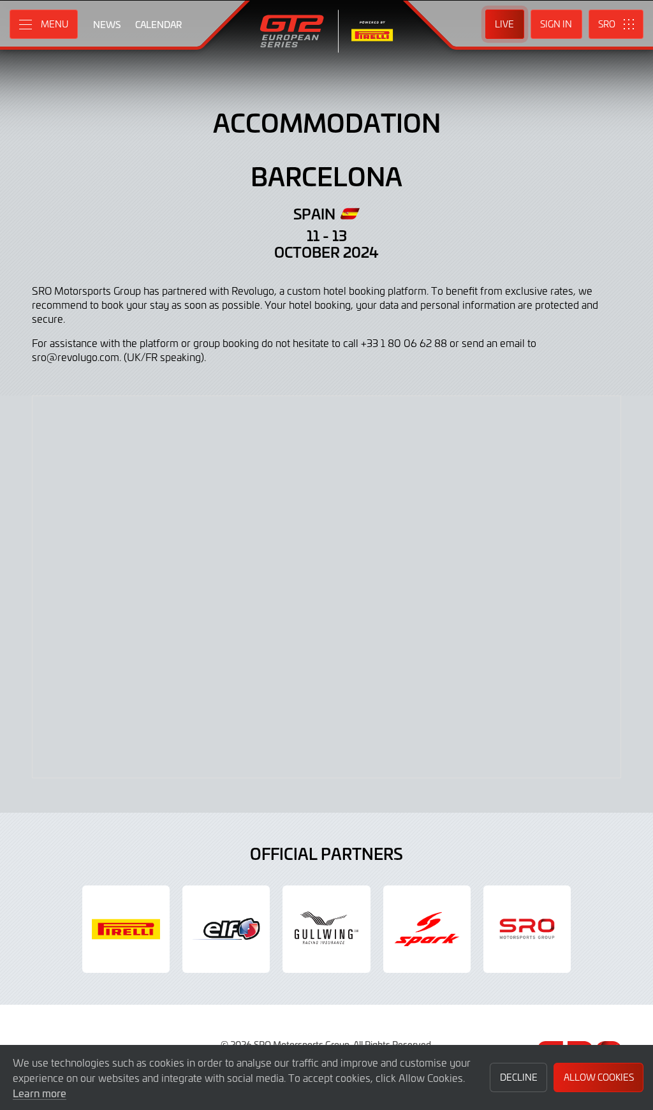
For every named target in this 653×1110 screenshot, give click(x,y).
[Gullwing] (326, 929)
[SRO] (527, 929)
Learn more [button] (39, 1093)
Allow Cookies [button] (599, 1077)
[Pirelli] (126, 929)
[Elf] (226, 929)
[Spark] (427, 929)
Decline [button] (519, 1077)
